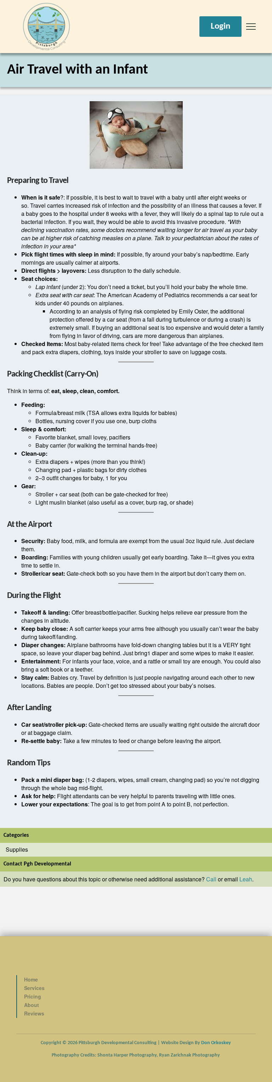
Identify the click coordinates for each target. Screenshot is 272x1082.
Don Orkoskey (216, 1043)
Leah (245, 879)
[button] (251, 26)
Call (211, 879)
